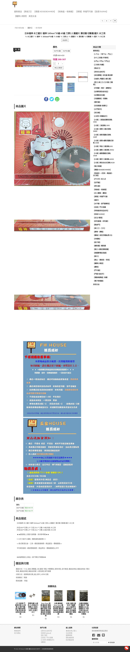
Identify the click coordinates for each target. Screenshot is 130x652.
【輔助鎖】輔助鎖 (99, 246)
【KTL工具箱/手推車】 (101, 58)
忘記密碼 (69, 633)
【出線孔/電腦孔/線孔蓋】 (102, 79)
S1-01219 (39, 28)
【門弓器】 (97, 270)
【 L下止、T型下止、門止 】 (103, 54)
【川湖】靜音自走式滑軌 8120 (104, 163)
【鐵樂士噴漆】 (21, 16)
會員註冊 (69, 631)
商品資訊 (65, 40)
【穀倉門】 (97, 225)
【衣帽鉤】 (97, 239)
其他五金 (32, 16)
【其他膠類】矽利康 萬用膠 (103, 75)
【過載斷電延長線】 (100, 253)
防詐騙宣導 (70, 640)
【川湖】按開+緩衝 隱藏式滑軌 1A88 (103, 142)
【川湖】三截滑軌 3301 (101, 125)
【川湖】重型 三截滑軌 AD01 (103, 159)
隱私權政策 (70, 638)
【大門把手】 (98, 109)
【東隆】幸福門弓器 (84, 12)
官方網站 (17, 633)
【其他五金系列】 (99, 72)
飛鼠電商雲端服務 (47, 649)
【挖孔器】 (97, 186)
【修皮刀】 (28, 12)
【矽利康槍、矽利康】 (101, 221)
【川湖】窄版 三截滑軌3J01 (103, 146)
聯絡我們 (17, 631)
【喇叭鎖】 (97, 102)
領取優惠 (112, 642)
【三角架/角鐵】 (99, 65)
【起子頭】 (97, 242)
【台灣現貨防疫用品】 (101, 91)
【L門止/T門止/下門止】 (102, 61)
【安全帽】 (97, 113)
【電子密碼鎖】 (98, 281)
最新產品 (18, 12)
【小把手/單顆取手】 (100, 116)
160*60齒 (66, 51)
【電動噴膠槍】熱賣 (100, 277)
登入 (75, 631)
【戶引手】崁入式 (99, 179)
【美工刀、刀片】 (99, 228)
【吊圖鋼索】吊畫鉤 (100, 98)
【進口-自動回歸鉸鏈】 (101, 249)
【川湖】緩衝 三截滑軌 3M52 (103, 150)
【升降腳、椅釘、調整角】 (102, 88)
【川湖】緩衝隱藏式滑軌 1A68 (102, 155)
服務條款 (69, 635)
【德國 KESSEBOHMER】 (44, 12)
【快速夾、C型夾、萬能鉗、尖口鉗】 (103, 174)
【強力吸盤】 (98, 166)
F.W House (19, 28)
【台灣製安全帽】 (99, 95)
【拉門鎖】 (97, 182)
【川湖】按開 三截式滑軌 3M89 (102, 130)
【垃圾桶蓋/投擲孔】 (100, 106)
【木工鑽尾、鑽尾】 (100, 193)
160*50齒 (57, 51)
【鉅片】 (30, 28)
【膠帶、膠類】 (98, 232)
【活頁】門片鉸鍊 (99, 207)
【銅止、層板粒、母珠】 (102, 260)
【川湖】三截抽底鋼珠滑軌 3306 (102, 121)
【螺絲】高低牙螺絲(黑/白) (102, 235)
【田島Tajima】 (101, 12)
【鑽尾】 (96, 267)
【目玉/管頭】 (98, 218)
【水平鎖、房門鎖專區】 (102, 204)
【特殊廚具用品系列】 (101, 211)
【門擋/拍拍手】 (99, 274)
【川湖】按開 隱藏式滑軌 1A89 (102, 136)
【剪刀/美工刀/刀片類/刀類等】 (103, 83)
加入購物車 (59, 68)
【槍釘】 (96, 200)
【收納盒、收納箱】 (65, 12)
